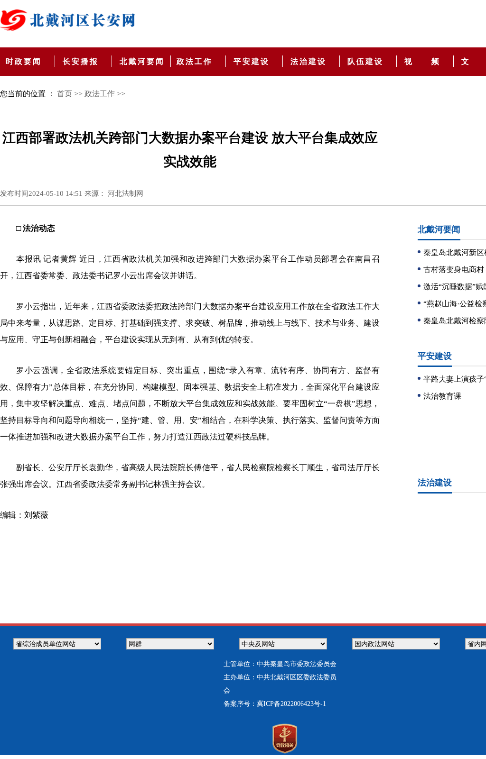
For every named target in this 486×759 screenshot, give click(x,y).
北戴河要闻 (144, 61)
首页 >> (70, 94)
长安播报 (82, 61)
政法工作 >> (104, 94)
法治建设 (310, 61)
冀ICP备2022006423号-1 (291, 703)
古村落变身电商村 (453, 269)
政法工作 (196, 61)
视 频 (424, 61)
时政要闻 (25, 61)
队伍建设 (367, 61)
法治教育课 (442, 396)
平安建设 (253, 61)
